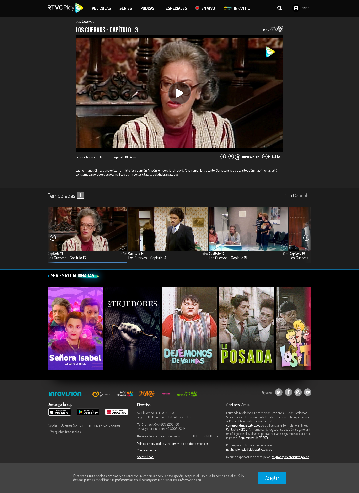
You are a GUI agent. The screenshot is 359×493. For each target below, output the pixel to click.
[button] (306, 238)
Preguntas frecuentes (65, 431)
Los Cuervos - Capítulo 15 (228, 258)
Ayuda (52, 425)
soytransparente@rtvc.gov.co (290, 457)
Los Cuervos (85, 21)
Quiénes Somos (72, 425)
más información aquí (187, 480)
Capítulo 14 (136, 253)
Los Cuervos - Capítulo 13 (67, 258)
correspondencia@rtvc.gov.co (245, 425)
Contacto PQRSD (236, 429)
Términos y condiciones (103, 425)
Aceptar (272, 478)
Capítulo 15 (216, 253)
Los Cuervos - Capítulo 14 (147, 258)
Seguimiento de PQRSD (253, 438)
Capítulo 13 (55, 253)
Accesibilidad (145, 457)
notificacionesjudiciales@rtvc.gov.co (249, 449)
